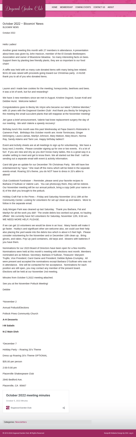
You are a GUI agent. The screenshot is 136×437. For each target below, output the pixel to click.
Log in (131, 433)
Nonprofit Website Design (113, 433)
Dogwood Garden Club (24, 8)
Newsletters (21, 422)
